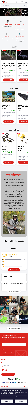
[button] (26, 282)
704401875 (6, 362)
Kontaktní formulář (8, 374)
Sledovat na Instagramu (15, 328)
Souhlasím (20, 401)
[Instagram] (6, 369)
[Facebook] (2, 369)
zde (15, 393)
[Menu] (26, 1)
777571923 (6, 365)
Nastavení (14, 397)
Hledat (25, 5)
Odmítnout (7, 401)
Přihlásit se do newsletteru (8, 352)
